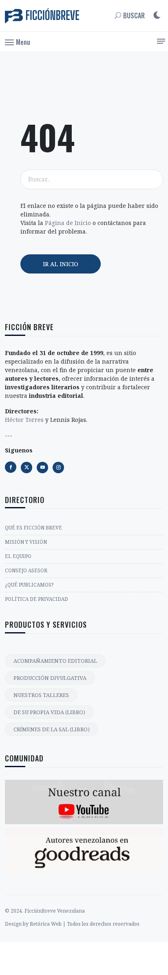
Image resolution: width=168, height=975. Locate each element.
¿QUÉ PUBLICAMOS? (29, 584)
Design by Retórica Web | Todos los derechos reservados (72, 923)
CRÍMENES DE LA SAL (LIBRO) (51, 729)
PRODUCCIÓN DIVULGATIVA (49, 678)
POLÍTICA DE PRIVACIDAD (36, 599)
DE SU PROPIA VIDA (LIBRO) (49, 712)
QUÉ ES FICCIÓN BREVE (33, 527)
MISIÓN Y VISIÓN (26, 541)
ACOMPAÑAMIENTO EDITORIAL (55, 660)
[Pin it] (42, 467)
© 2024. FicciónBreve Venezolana (45, 910)
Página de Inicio (68, 223)
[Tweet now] (26, 467)
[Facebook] (10, 467)
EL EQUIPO (18, 556)
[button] (17, 41)
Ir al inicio (60, 264)
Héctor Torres (24, 420)
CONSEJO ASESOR (26, 570)
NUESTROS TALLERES (41, 695)
